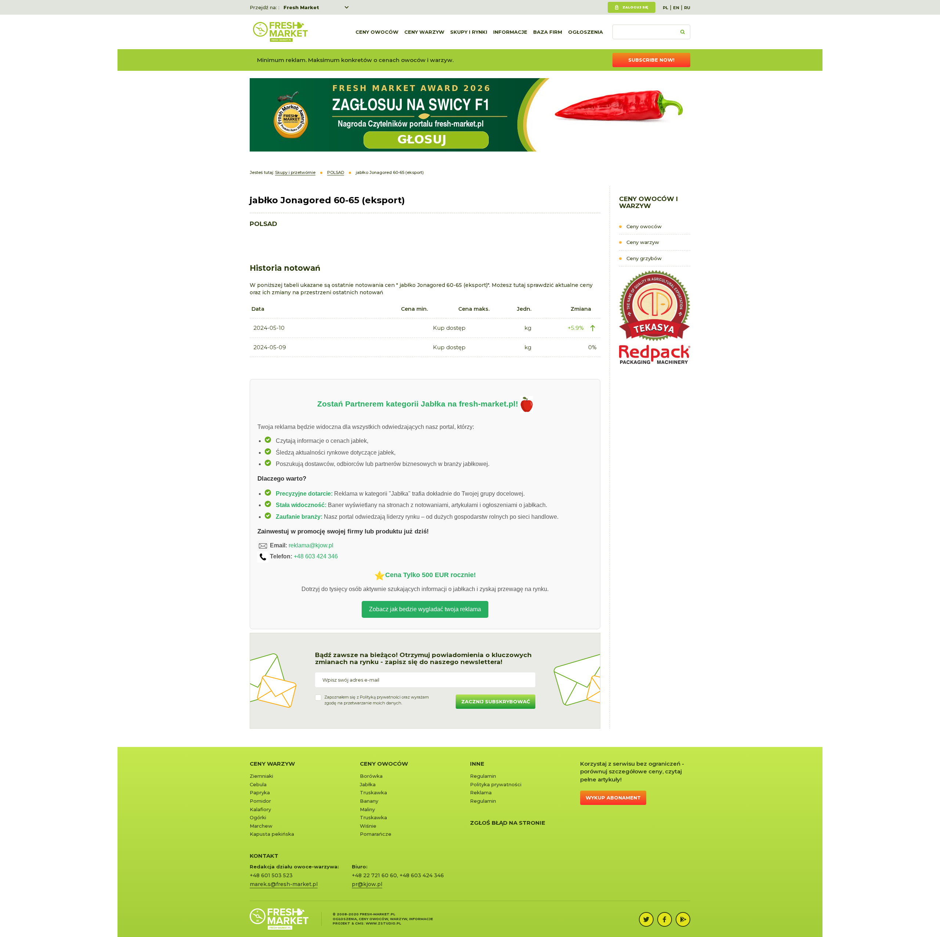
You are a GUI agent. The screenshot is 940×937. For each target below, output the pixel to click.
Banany (369, 801)
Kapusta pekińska (272, 834)
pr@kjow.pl (367, 884)
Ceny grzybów (644, 258)
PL (665, 7)
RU (687, 7)
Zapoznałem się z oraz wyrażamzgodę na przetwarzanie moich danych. (376, 700)
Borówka (371, 776)
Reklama (481, 792)
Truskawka (373, 792)
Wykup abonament (613, 798)
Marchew (261, 826)
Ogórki (258, 817)
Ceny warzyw (424, 32)
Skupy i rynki (468, 32)
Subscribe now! (651, 60)
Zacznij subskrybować (495, 701)
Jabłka (368, 784)
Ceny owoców (376, 32)
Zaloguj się (635, 7)
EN (676, 7)
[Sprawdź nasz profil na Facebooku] (664, 919)
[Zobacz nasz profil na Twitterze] (646, 919)
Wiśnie (368, 826)
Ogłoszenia (585, 32)
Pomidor (260, 801)
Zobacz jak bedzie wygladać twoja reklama (425, 609)
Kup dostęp (449, 327)
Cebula (258, 784)
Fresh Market (301, 7)
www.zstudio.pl (383, 923)
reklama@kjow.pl (311, 545)
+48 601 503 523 (271, 875)
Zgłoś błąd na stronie (507, 822)
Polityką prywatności (380, 697)
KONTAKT (264, 855)
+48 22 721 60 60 (374, 875)
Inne (477, 763)
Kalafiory (260, 809)
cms (359, 923)
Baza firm (547, 32)
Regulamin (483, 776)
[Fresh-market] (280, 32)
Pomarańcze (375, 834)
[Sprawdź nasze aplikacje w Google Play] (683, 919)
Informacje (510, 32)
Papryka (260, 792)
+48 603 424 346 (316, 556)
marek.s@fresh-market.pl (284, 884)
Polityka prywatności (495, 784)
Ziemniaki (261, 776)
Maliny (367, 809)
